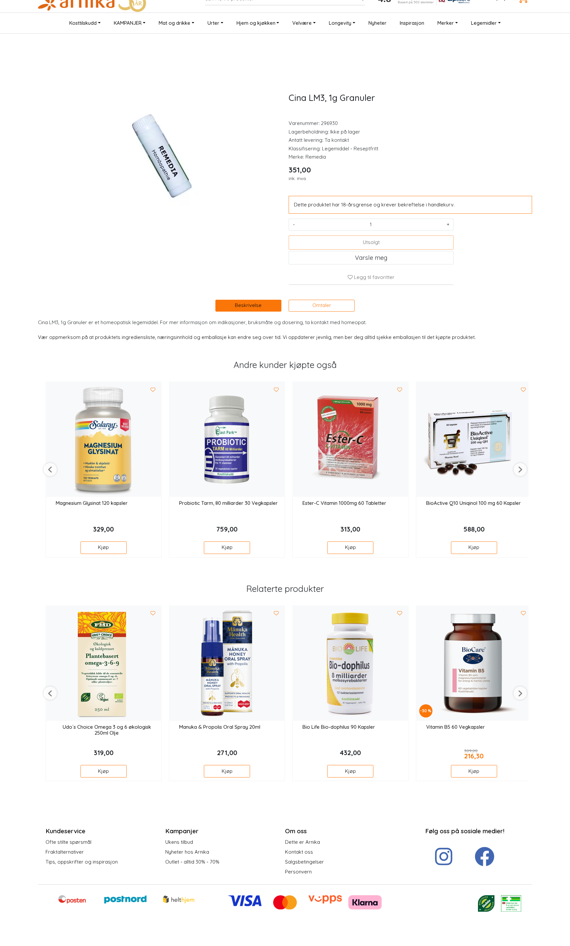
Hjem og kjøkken (256, 23)
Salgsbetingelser (304, 862)
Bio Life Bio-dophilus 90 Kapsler (338, 727)
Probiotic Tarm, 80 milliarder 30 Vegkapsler (228, 503)
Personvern (298, 872)
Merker (445, 23)
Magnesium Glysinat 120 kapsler (92, 503)
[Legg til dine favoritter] (153, 389)
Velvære (302, 23)
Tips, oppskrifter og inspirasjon (82, 862)
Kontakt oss (299, 852)
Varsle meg (371, 257)
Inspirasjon (412, 23)
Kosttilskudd (83, 23)
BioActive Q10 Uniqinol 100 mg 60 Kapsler (473, 503)
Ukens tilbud (179, 842)
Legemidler (484, 23)
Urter (213, 23)
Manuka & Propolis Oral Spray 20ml (219, 727)
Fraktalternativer (65, 852)
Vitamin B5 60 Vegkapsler (455, 727)
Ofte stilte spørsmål (68, 842)
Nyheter (377, 23)
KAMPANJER (128, 23)
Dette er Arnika (302, 842)
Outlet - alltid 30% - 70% (192, 862)
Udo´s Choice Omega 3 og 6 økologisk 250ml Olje (107, 730)
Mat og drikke (174, 23)
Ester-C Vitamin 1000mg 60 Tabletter (344, 503)
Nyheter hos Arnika (187, 852)
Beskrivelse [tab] (248, 305)
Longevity (340, 23)
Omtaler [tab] (321, 305)
